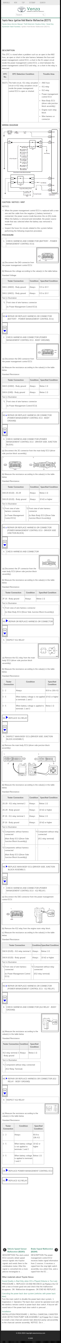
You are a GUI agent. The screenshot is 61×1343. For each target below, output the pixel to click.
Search (42, 2)
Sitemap (32, 2)
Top (23, 2)
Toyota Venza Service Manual (12, 24)
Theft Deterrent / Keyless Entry (34, 24)
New (15, 2)
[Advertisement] (30, 39)
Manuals (6, 2)
